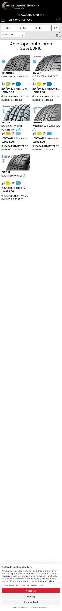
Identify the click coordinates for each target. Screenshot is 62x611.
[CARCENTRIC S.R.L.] (31, 6)
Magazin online (31, 14)
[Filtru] (58, 34)
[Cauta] (55, 28)
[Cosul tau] (57, 20)
